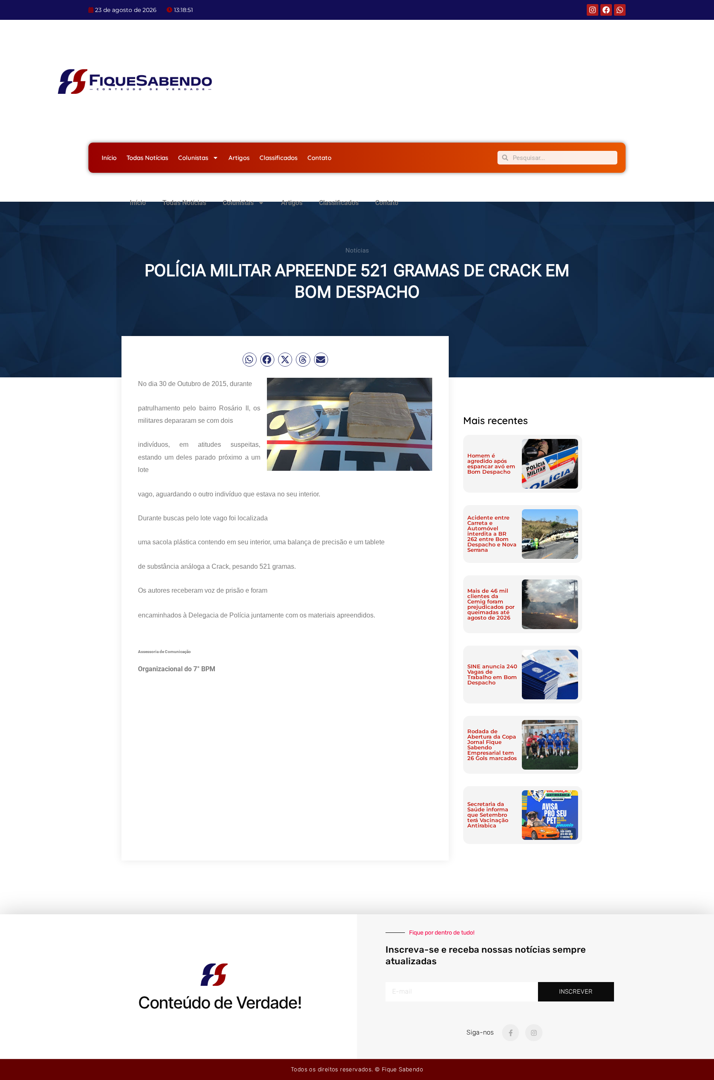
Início (109, 158)
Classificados (278, 158)
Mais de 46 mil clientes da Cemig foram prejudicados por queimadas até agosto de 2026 (490, 604)
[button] (250, 360)
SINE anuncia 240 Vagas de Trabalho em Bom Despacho (492, 674)
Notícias (357, 250)
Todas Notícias (147, 158)
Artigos (239, 158)
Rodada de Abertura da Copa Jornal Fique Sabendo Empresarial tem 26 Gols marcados (492, 744)
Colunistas (193, 158)
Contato (319, 158)
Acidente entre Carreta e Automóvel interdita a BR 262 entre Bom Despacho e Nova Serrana (491, 533)
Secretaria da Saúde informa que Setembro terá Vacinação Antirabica (487, 815)
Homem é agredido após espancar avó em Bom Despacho (491, 463)
